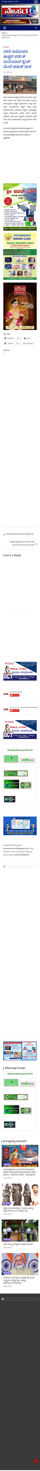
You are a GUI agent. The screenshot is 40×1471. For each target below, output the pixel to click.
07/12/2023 (7, 72)
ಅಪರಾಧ (6, 47)
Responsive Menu (36, 2)
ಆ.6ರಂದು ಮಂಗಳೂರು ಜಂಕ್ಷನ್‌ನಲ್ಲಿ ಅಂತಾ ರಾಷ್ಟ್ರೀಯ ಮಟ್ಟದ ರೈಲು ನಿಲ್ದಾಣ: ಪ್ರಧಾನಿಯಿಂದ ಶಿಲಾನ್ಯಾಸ (19, 1280)
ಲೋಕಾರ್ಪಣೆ (7, 1164)
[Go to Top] (36, 1461)
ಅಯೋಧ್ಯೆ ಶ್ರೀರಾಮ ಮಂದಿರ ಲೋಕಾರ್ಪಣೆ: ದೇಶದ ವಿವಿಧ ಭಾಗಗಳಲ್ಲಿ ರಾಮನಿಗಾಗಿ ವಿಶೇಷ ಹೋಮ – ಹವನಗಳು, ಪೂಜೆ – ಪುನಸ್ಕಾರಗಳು (19, 1172)
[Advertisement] (20, 162)
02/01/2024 (7, 1214)
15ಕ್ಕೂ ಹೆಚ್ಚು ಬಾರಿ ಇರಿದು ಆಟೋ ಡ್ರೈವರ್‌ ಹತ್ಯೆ (19, 534)
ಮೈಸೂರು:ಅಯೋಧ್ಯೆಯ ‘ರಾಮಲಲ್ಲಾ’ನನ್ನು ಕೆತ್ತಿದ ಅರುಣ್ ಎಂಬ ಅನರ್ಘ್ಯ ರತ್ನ (18, 1210)
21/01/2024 (7, 1178)
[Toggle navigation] (5, 27)
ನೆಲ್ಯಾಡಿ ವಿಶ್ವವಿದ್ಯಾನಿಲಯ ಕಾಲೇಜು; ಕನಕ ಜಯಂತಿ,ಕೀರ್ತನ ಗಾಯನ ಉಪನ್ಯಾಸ (22, 544)
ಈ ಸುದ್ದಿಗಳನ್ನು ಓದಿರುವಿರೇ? (15, 1141)
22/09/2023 (7, 1248)
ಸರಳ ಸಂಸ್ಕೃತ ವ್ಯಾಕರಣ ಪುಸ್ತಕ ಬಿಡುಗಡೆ (18, 1244)
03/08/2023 (7, 1286)
